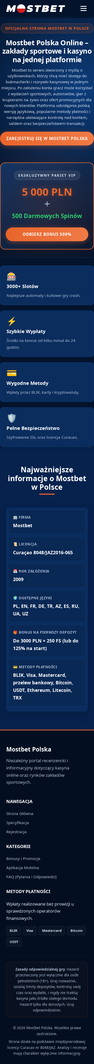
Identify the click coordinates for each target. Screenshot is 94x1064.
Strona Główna (19, 813)
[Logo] (36, 9)
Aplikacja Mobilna (22, 867)
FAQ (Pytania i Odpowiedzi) (31, 876)
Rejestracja (16, 831)
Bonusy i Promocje (23, 858)
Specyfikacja (17, 822)
